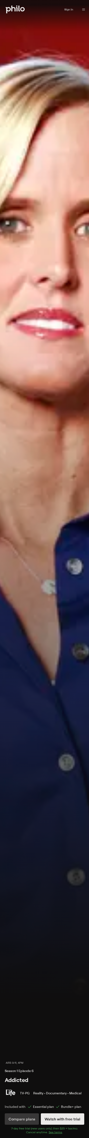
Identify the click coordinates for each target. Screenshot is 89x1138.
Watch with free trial (62, 1119)
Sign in (68, 9)
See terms (55, 1132)
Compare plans (22, 1119)
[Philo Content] (83, 9)
